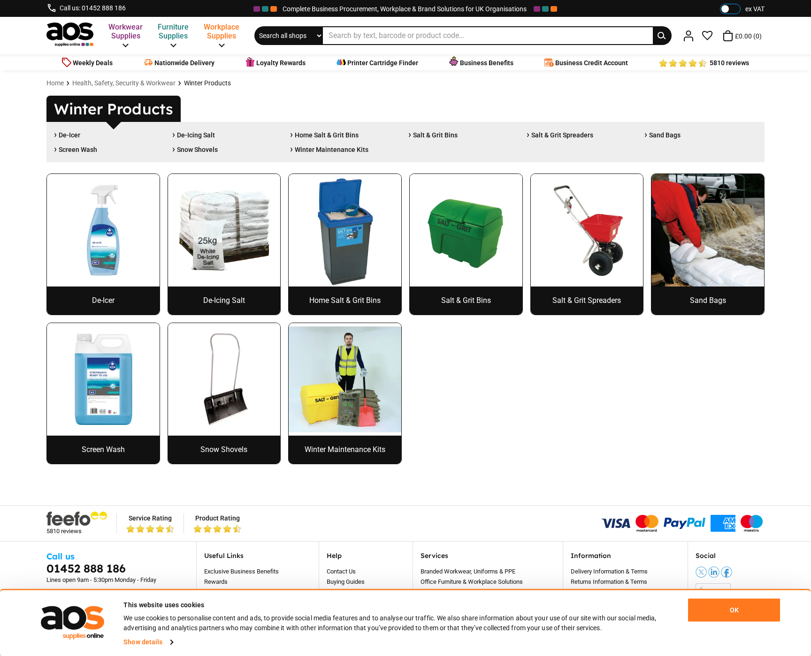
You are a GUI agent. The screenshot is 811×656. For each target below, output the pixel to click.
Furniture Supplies (173, 31)
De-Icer (69, 135)
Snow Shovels (197, 149)
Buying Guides (346, 581)
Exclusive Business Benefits (241, 571)
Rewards (216, 581)
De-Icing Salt (196, 135)
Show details (142, 642)
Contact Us (341, 571)
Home (55, 83)
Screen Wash (78, 149)
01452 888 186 (104, 8)
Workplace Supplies (221, 31)
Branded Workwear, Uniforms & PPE (468, 571)
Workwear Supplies (125, 31)
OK (734, 610)
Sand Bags (665, 135)
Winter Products (207, 83)
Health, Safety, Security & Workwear (124, 83)
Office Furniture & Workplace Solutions (472, 581)
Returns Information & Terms (609, 581)
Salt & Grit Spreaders (562, 135)
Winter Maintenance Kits (331, 149)
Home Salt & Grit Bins (327, 135)
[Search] (662, 35)
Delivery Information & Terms (609, 571)
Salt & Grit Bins (435, 135)
